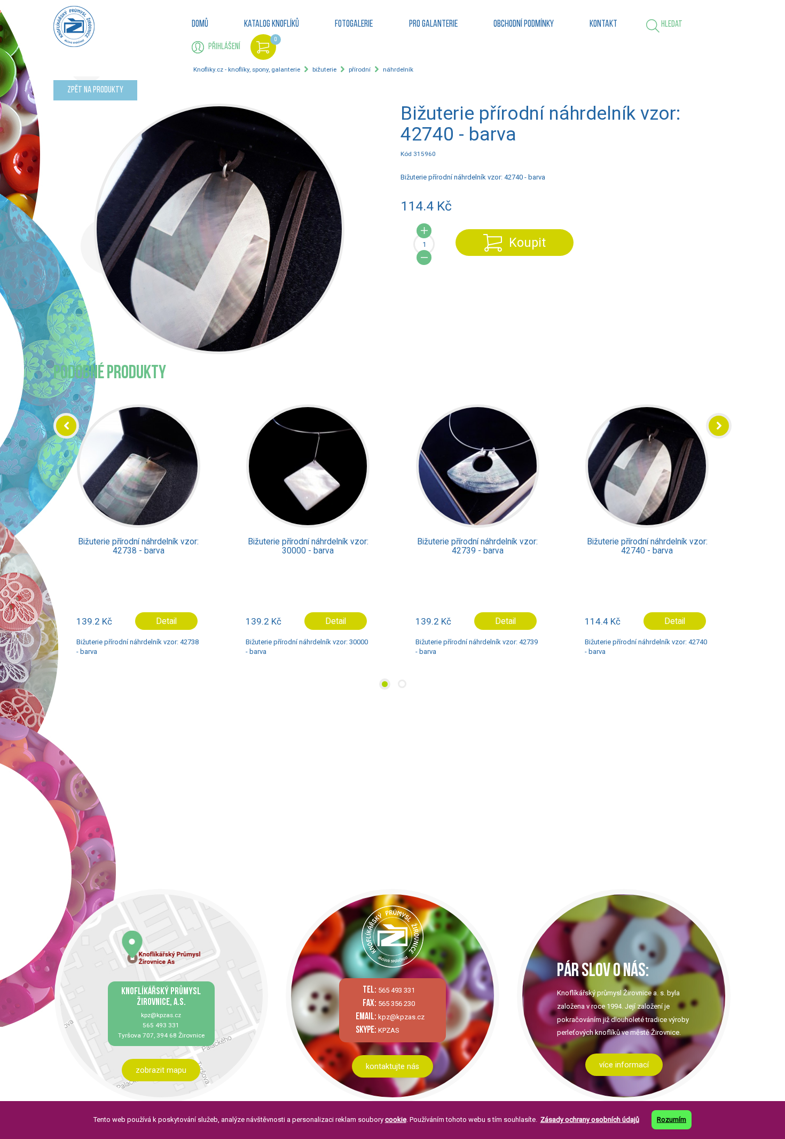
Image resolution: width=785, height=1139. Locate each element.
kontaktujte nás (392, 1066)
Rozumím (671, 1119)
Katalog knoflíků (271, 24)
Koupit (527, 242)
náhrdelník (398, 69)
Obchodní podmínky (523, 24)
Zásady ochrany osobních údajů (589, 1119)
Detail (165, 621)
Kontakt (603, 24)
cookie (395, 1119)
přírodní (360, 69)
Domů (200, 24)
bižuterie (324, 69)
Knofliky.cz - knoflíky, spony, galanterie (246, 69)
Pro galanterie (433, 24)
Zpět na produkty (95, 90)
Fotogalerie (354, 24)
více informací (624, 1064)
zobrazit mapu (161, 1070)
